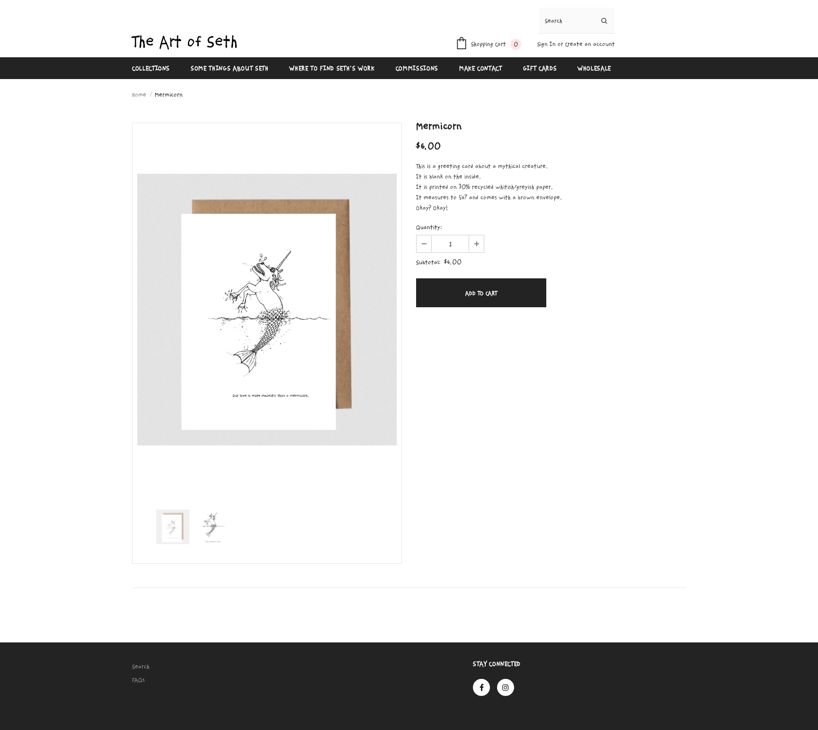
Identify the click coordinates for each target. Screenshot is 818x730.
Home (139, 94)
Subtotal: (428, 262)
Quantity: (429, 227)
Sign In (547, 44)
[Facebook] (481, 687)
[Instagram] (505, 687)
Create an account (590, 44)
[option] (267, 309)
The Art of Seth (185, 42)
